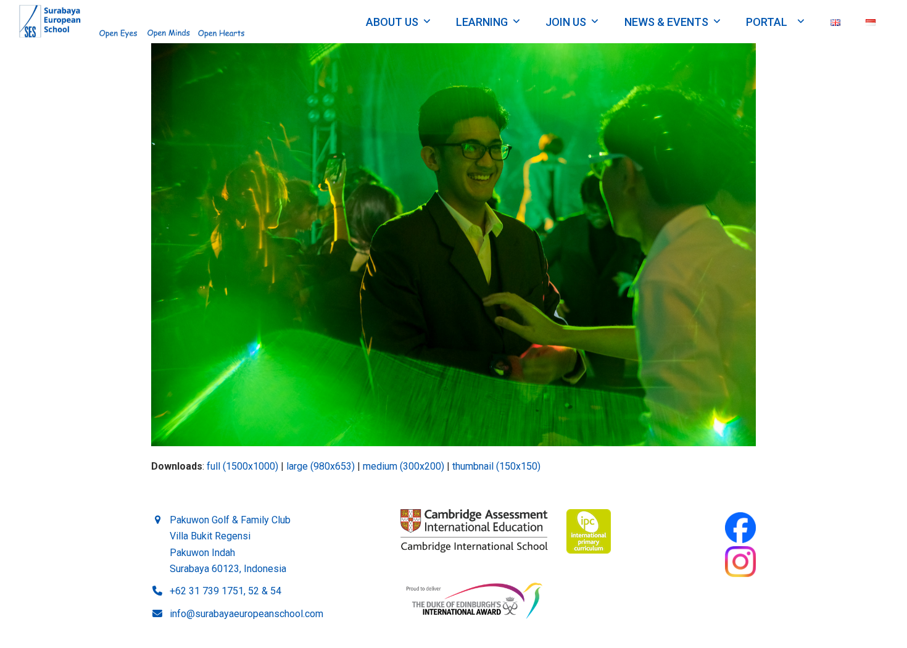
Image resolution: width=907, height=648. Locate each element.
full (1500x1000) (242, 466)
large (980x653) (320, 466)
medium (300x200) (403, 466)
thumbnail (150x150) (496, 466)
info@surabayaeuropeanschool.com (246, 614)
